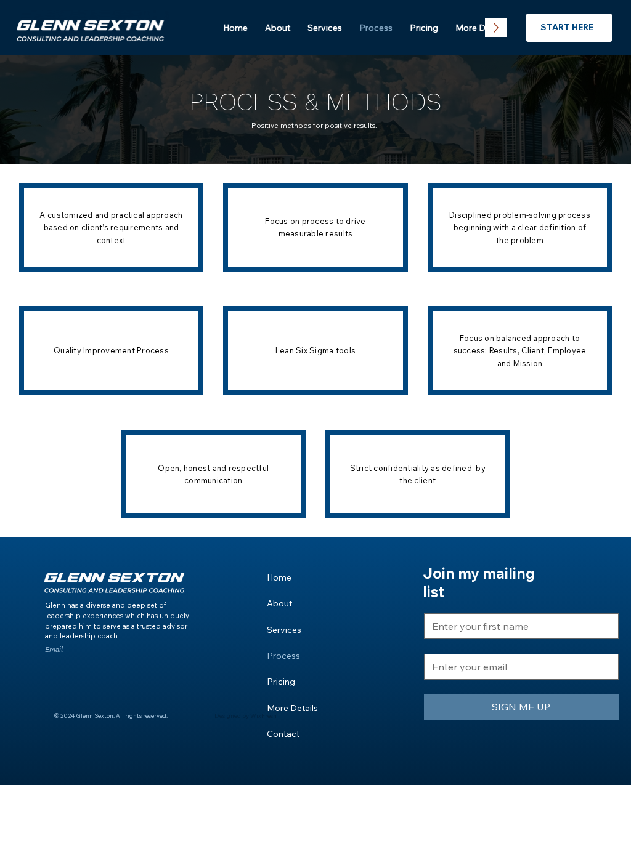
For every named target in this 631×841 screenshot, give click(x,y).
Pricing (281, 681)
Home (279, 577)
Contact (283, 733)
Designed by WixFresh (245, 715)
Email (54, 649)
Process (283, 655)
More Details (292, 708)
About (279, 603)
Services (284, 629)
